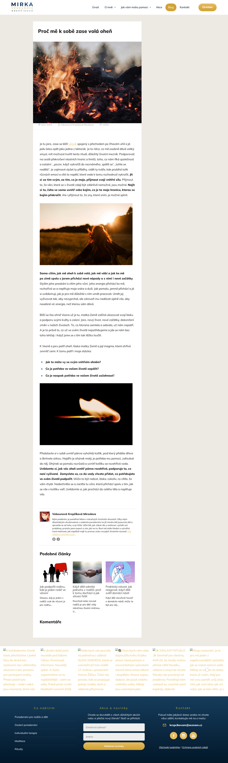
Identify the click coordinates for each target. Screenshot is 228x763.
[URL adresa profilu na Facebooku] (58, 539)
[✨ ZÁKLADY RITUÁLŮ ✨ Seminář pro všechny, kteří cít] (170, 670)
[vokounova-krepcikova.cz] (22, 7)
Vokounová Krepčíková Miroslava (77, 124)
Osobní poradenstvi (26, 725)
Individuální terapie (26, 733)
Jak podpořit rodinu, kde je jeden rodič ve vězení (53, 590)
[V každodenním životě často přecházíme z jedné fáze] (20, 670)
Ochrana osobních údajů (195, 747)
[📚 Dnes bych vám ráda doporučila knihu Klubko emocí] (132, 670)
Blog (171, 7)
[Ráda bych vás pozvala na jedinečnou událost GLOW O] (95, 670)
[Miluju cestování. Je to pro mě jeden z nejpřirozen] (207, 670)
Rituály (19, 749)
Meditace (20, 741)
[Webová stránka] (54, 539)
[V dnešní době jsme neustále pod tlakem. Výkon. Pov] (58, 670)
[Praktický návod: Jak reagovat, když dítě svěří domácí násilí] (120, 572)
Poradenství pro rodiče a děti (31, 717)
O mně (109, 7)
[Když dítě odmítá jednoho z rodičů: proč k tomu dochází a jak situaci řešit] (87, 572)
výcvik (73, 144)
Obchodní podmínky (169, 747)
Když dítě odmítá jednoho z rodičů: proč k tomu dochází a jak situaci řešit (87, 591)
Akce (159, 7)
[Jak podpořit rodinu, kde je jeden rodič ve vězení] (54, 572)
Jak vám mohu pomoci (134, 7)
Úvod (95, 7)
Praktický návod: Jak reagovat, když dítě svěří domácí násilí (119, 590)
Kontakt (184, 7)
